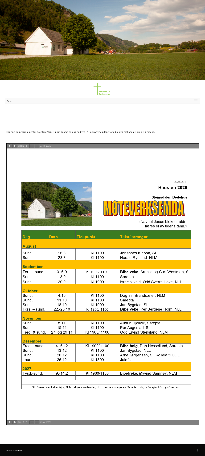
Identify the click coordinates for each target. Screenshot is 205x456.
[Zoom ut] (31, 146)
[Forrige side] (9, 146)
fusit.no (18, 450)
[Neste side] (14, 146)
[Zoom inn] (37, 146)
